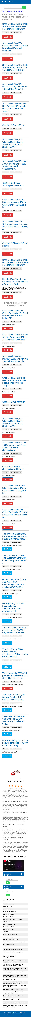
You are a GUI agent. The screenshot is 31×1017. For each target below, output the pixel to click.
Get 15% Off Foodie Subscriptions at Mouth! (13, 989)
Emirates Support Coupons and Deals (11, 730)
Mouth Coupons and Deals (8, 324)
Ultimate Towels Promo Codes (10, 939)
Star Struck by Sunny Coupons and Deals (12, 617)
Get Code (7, 37)
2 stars (12, 786)
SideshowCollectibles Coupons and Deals (12, 545)
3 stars (15, 786)
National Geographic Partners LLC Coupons (13, 942)
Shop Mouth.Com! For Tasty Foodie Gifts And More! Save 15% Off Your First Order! (14, 1002)
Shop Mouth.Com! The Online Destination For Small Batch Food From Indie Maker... (14, 965)
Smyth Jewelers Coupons (9, 924)
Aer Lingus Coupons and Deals (9, 751)
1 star (9, 786)
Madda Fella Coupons (8, 914)
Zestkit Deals (6, 947)
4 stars (18, 786)
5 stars (21, 786)
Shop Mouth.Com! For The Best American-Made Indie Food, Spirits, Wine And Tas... (14, 976)
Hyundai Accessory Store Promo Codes (12, 919)
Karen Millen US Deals (8, 926)
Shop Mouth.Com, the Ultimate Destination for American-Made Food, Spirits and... (14, 982)
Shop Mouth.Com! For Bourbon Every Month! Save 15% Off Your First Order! (14, 972)
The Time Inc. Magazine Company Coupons (13, 952)
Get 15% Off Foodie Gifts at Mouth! (11, 999)
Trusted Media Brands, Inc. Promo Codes (13, 949)
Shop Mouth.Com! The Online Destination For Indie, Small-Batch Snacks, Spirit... (14, 996)
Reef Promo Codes (7, 909)
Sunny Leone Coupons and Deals (10, 663)
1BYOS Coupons (7, 931)
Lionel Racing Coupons (8, 904)
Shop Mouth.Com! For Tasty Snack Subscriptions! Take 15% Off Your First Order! (15, 961)
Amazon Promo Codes (8, 929)
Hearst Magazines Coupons (10, 934)
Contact (23, 1012)
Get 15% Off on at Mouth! (9, 979)
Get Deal (7, 549)
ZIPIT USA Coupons (8, 921)
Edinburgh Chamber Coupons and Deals (12, 706)
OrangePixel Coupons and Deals (10, 593)
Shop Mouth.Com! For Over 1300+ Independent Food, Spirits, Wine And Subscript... (14, 986)
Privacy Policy (7, 1013)
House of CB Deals (7, 906)
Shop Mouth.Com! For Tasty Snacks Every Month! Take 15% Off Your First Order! (15, 969)
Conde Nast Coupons (8, 944)
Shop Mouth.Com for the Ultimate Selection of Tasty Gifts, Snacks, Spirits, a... (14, 992)
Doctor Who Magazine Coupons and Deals (12, 639)
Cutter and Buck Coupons (9, 911)
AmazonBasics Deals (8, 937)
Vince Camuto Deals (8, 916)
